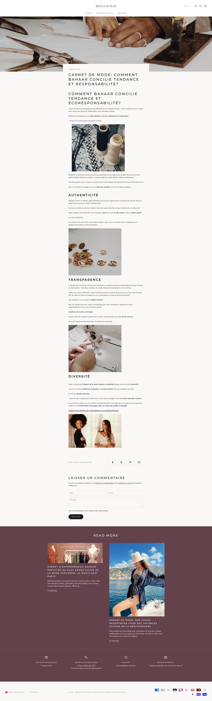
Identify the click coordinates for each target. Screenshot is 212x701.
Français (34, 692)
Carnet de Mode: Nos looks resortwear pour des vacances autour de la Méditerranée (133, 623)
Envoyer (76, 517)
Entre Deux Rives (105, 13)
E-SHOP (88, 13)
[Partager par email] (139, 462)
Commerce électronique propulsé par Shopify (104, 692)
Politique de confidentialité (104, 483)
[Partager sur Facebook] (112, 462)
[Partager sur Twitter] (121, 462)
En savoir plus (52, 590)
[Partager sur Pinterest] (130, 462)
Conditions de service (125, 483)
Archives (122, 13)
